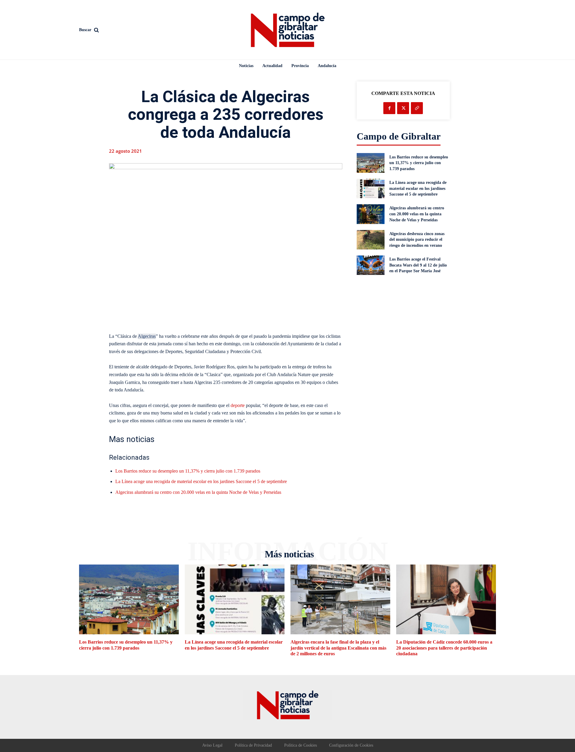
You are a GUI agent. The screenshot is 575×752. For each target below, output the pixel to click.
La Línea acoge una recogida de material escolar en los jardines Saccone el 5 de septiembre (201, 481)
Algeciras (147, 336)
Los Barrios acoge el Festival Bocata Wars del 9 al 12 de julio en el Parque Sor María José (418, 265)
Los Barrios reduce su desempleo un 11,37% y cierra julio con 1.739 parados (187, 470)
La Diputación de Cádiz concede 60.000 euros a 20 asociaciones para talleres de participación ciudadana (444, 647)
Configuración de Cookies (351, 745)
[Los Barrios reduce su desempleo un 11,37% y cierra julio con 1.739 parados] (371, 163)
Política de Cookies (300, 745)
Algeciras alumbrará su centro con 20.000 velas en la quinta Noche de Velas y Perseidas (198, 492)
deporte (238, 405)
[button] (129, 30)
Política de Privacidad (253, 745)
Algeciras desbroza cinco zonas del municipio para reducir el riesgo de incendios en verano (416, 239)
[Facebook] (389, 108)
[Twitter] (403, 108)
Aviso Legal (212, 745)
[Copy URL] (417, 108)
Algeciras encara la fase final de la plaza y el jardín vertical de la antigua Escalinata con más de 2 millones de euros (338, 647)
